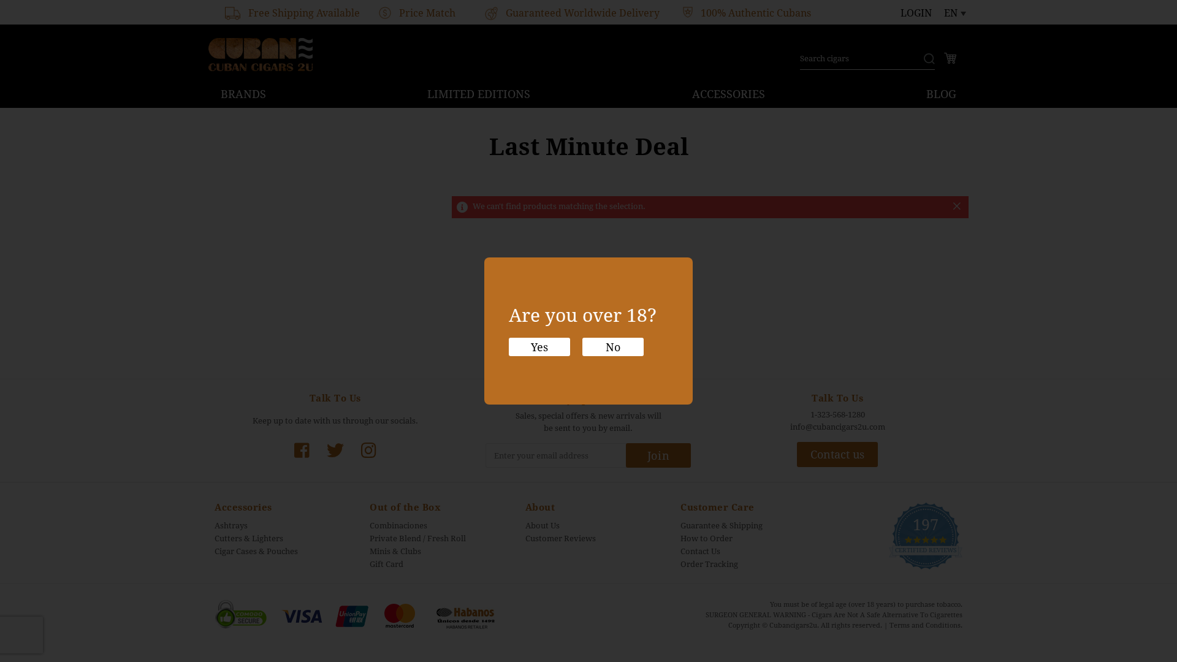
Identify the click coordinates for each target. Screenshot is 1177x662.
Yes (539, 347)
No (613, 347)
